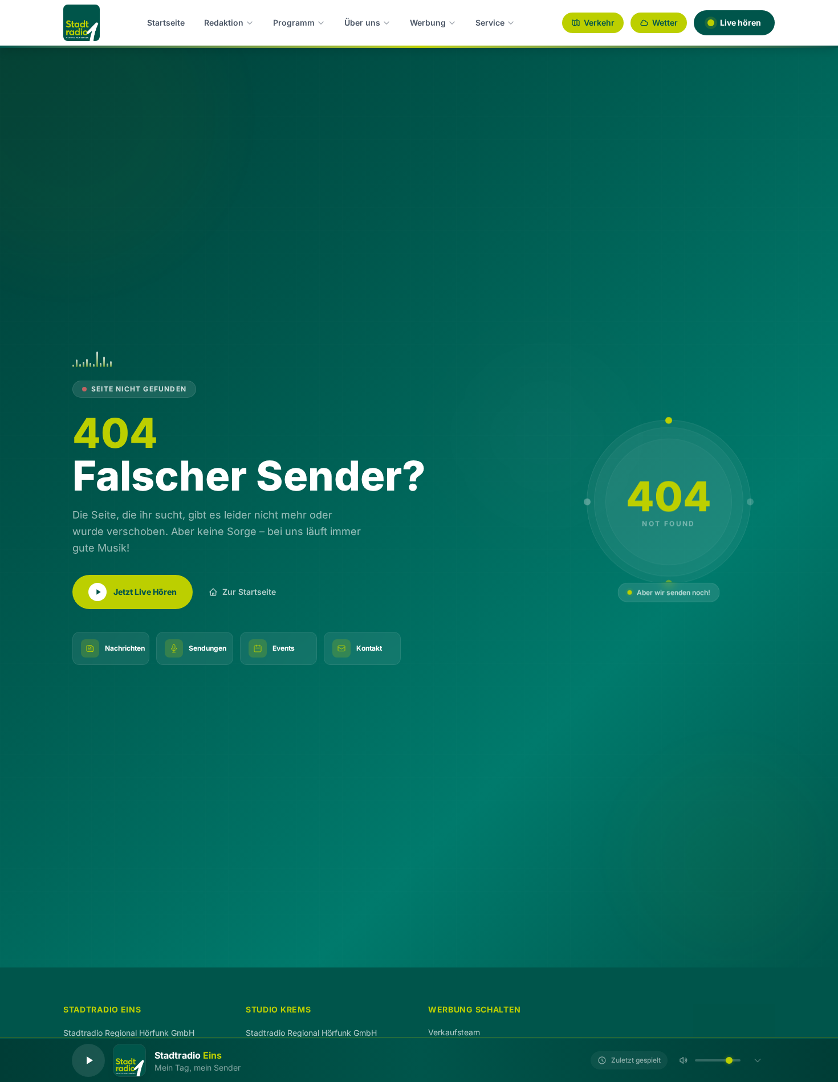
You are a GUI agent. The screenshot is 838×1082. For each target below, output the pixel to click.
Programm (294, 22)
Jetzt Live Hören (145, 592)
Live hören (740, 22)
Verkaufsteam (454, 1032)
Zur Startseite (249, 592)
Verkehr (599, 22)
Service (490, 22)
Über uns (362, 22)
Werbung (428, 22)
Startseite (166, 22)
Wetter (665, 22)
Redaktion (223, 22)
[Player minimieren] (758, 1060)
